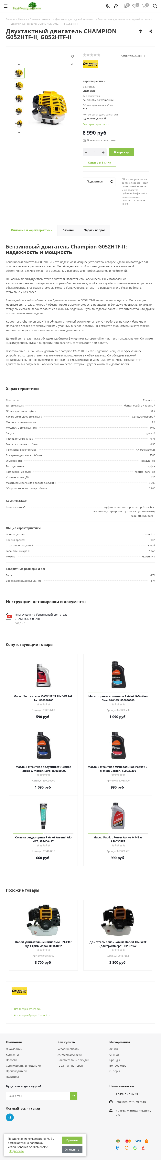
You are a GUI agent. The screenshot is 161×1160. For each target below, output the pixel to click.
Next (19, 132)
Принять (72, 1140)
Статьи (114, 1054)
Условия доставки (70, 1054)
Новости (11, 1060)
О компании (14, 1049)
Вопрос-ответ (118, 1065)
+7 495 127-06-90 (127, 1094)
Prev (19, 64)
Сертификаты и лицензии (23, 1065)
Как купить (66, 1042)
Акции (113, 1049)
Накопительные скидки (73, 1060)
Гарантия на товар (70, 1065)
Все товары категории (27, 1009)
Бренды (114, 1060)
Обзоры (114, 1071)
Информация (119, 1042)
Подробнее (16, 1151)
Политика (12, 1076)
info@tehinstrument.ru (131, 1102)
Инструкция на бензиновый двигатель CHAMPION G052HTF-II (41, 617)
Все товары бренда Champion (32, 1015)
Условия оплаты (69, 1049)
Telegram (10, 1117)
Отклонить (72, 1149)
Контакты (12, 1054)
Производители (16, 1071)
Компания (14, 1042)
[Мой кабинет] (116, 6)
